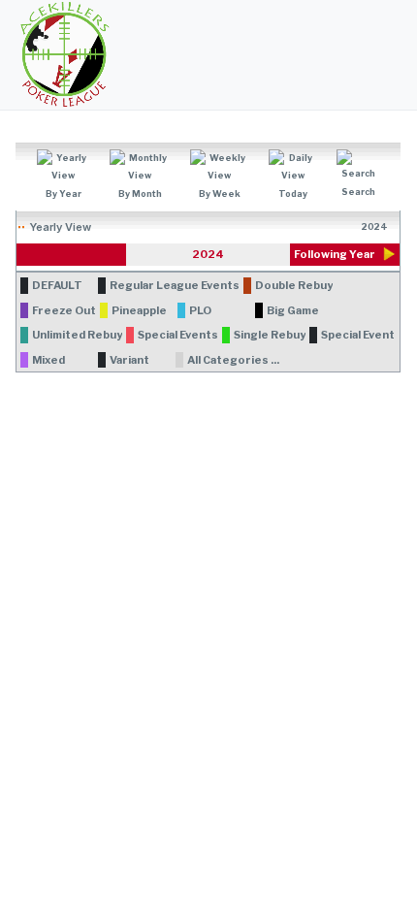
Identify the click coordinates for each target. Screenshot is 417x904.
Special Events (178, 334)
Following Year (334, 254)
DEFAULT (57, 285)
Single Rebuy (269, 334)
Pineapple (139, 310)
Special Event (358, 334)
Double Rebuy (294, 285)
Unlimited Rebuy (77, 334)
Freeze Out (64, 310)
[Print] (395, 149)
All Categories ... (233, 360)
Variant (129, 360)
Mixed (48, 360)
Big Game (293, 310)
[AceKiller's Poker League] (64, 54)
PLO (200, 310)
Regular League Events (175, 285)
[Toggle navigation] (393, 55)
